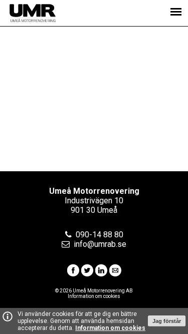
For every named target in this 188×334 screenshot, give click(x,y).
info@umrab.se (100, 244)
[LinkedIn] (101, 273)
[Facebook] (73, 273)
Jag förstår (166, 321)
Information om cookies (110, 327)
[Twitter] (87, 273)
